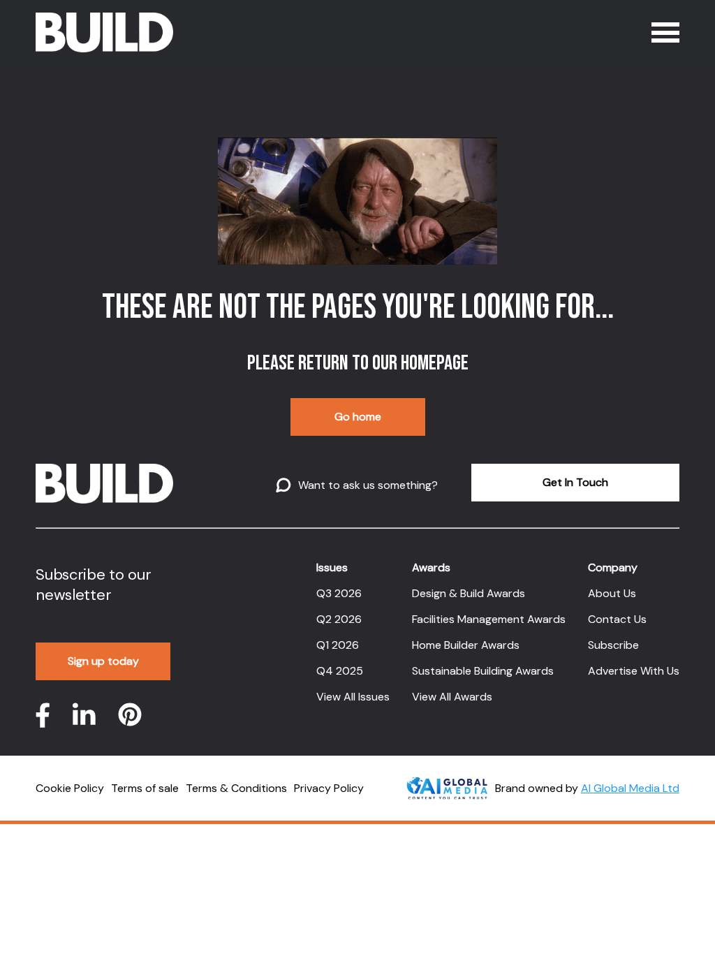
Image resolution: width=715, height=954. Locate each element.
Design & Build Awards (468, 593)
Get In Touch (575, 482)
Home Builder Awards (465, 645)
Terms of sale (145, 788)
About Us (612, 593)
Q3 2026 (339, 593)
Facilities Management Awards (489, 619)
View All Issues (353, 696)
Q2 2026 (339, 619)
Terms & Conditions (236, 788)
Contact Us (617, 619)
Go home (357, 416)
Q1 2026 (337, 645)
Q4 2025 (339, 670)
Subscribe (613, 645)
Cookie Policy (70, 788)
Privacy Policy (329, 788)
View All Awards (452, 696)
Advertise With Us (633, 670)
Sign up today (103, 661)
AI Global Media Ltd (630, 788)
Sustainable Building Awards (483, 670)
